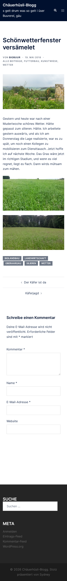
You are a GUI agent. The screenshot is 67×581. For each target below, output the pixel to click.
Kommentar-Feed (15, 541)
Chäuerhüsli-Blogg (19, 5)
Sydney (45, 574)
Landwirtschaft (35, 258)
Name (12, 383)
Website (12, 421)
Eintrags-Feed (12, 536)
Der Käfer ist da (35, 282)
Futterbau (31, 61)
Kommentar (16, 349)
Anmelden (10, 531)
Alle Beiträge (12, 61)
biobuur (14, 57)
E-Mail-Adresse (19, 402)
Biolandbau (12, 258)
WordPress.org (13, 546)
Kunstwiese (49, 61)
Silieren (31, 263)
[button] (55, 10)
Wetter (8, 64)
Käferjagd (32, 293)
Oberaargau (13, 263)
